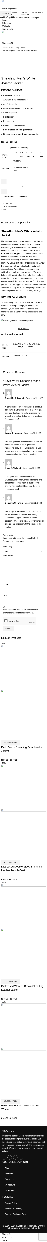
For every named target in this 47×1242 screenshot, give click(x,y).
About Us (9, 1174)
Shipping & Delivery (13, 1209)
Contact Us (9, 1179)
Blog (7, 1168)
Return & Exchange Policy (16, 1214)
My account (10, 1185)
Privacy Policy (11, 1203)
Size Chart (9, 1190)
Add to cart (9, 197)
